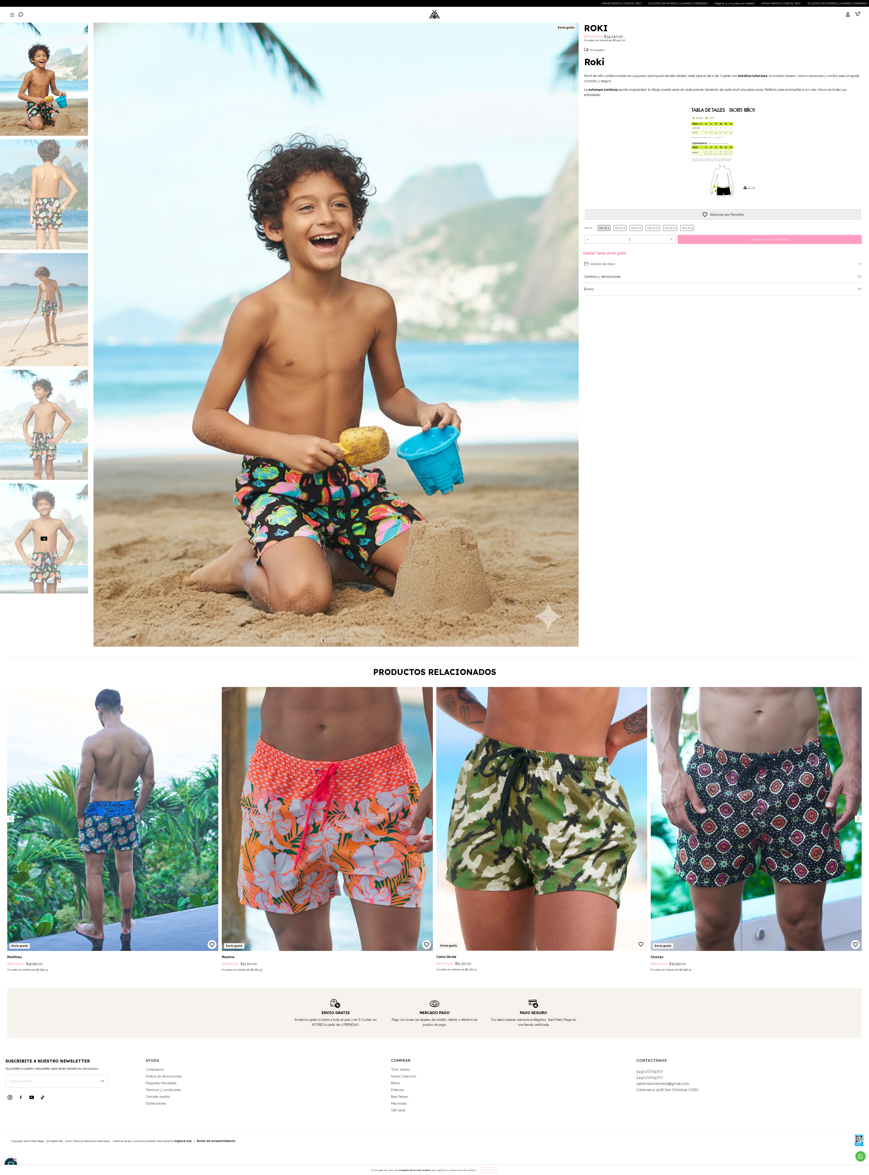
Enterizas (397, 1090)
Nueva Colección (403, 1076)
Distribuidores (156, 1103)
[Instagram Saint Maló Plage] (9, 1097)
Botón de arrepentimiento (216, 1141)
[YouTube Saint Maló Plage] (31, 1097)
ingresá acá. (183, 1141)
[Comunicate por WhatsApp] (860, 1156)
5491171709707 (649, 1071)
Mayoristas (399, 1103)
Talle (588, 228)
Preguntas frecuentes (161, 1083)
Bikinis (395, 1083)
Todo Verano (400, 1069)
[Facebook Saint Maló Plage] (20, 1097)
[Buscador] (21, 15)
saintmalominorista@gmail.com (662, 1084)
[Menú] (12, 15)
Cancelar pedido (158, 1096)
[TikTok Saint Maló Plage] (42, 1097)
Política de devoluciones (164, 1076)
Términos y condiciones (163, 1090)
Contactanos (155, 1069)
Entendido (489, 1170)
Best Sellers (399, 1096)
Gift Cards (398, 1110)
